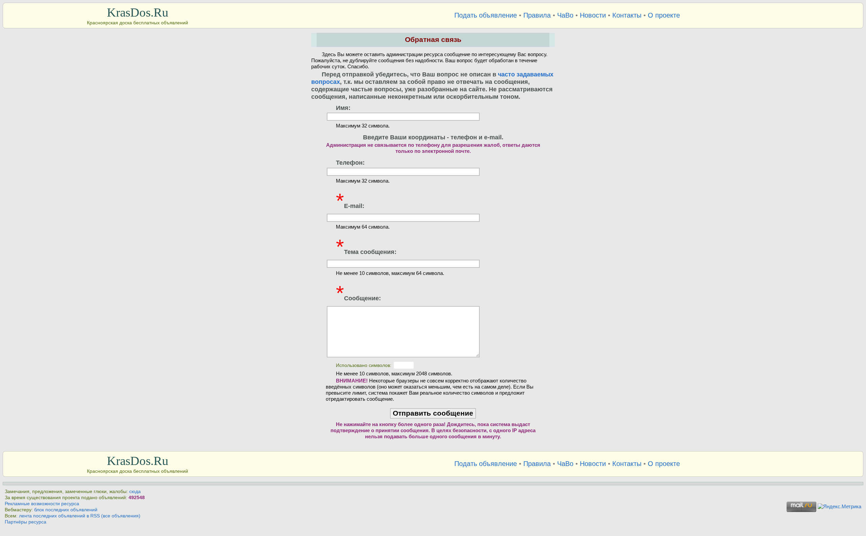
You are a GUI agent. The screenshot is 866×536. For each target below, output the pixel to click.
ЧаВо (565, 15)
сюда (135, 491)
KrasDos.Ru (137, 12)
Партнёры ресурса (25, 522)
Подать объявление (485, 15)
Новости (593, 15)
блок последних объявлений (65, 509)
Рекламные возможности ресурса (42, 503)
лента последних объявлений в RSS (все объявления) (79, 515)
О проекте (664, 15)
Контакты (626, 15)
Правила (537, 15)
